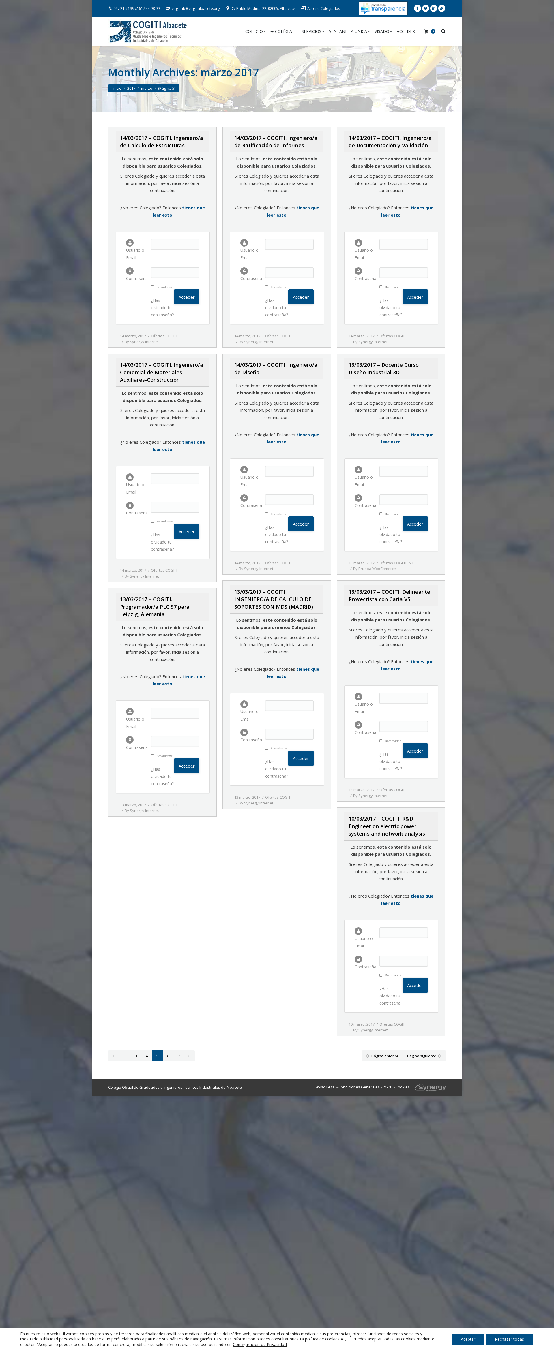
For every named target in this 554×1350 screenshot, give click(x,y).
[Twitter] (425, 8)
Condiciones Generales (359, 1086)
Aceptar (468, 1339)
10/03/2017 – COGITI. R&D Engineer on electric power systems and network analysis (387, 826)
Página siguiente (421, 1055)
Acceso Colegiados (323, 8)
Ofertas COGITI (164, 336)
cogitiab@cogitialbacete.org (196, 8)
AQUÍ (346, 1339)
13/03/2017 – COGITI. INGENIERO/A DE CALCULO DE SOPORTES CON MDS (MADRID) (273, 599)
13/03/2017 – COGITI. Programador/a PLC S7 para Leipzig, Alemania (155, 607)
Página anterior (384, 1055)
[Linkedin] (433, 8)
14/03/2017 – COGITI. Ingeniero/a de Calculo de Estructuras (161, 141)
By (142, 341)
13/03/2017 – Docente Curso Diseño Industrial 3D (384, 368)
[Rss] (441, 8)
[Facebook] (417, 8)
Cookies (403, 1086)
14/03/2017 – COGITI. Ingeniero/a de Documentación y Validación (390, 141)
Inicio (117, 88)
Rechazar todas (509, 1339)
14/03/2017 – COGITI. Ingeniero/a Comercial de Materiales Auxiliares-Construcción (161, 372)
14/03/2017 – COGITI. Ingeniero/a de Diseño (275, 368)
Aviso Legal (326, 1086)
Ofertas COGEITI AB (396, 562)
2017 (131, 88)
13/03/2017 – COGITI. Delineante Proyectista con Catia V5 (389, 595)
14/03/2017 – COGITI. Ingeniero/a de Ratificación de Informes (275, 141)
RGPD (388, 1086)
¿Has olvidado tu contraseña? (162, 307)
